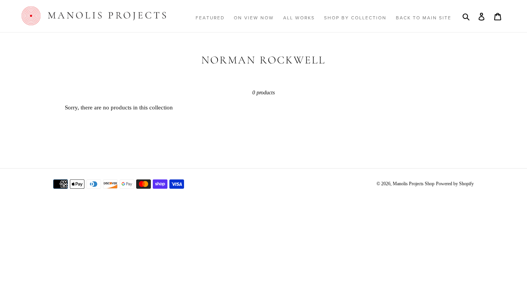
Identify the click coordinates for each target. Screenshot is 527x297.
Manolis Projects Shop (413, 183)
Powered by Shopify (455, 183)
